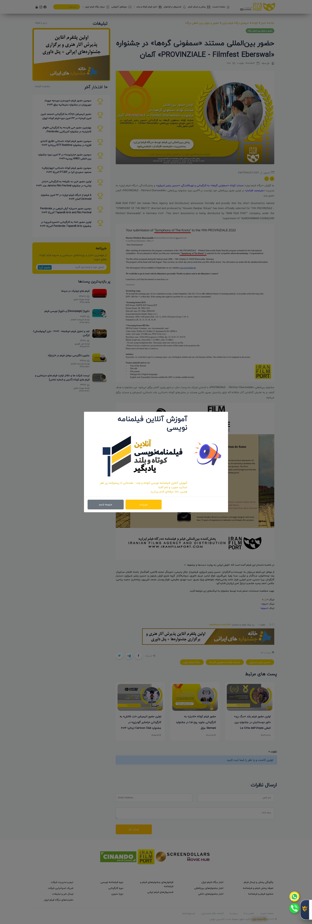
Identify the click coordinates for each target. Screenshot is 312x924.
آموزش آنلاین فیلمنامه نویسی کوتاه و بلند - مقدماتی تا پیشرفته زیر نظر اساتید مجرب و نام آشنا (143, 485)
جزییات (143, 504)
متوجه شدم (105, 504)
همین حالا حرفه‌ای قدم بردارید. (168, 491)
